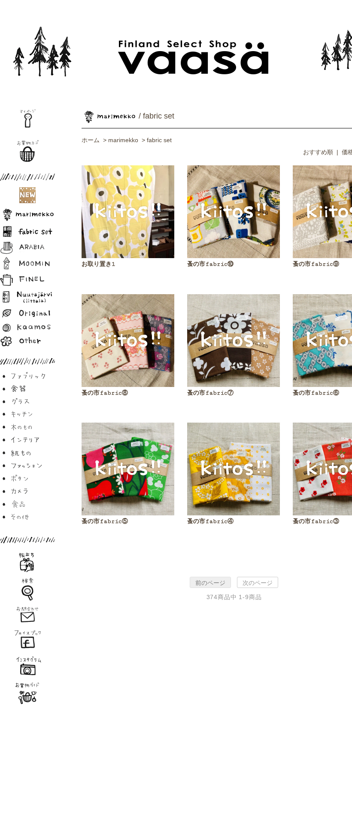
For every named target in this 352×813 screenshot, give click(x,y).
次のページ (258, 582)
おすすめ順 (318, 152)
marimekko (123, 140)
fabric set (159, 140)
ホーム (91, 140)
